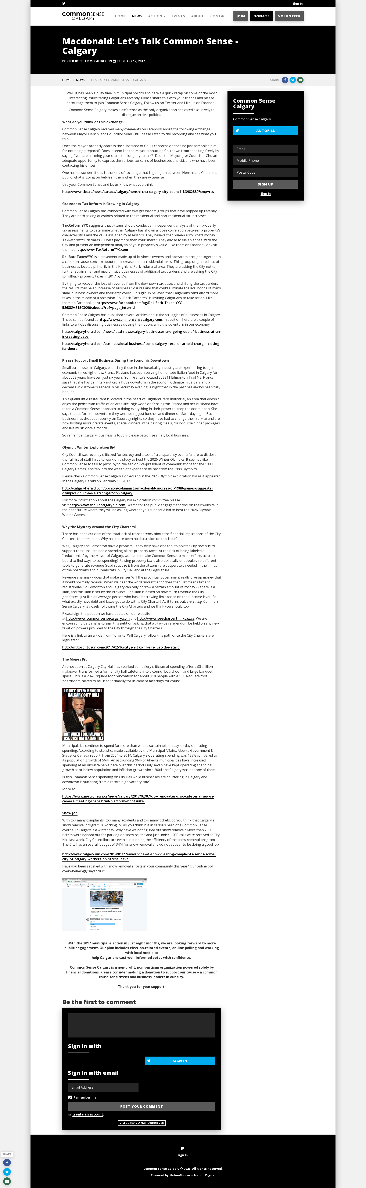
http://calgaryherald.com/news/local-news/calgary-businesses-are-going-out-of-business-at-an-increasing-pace (141, 334)
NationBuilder (179, 1175)
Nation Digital (204, 1175)
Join (241, 16)
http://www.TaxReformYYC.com (102, 249)
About (197, 16)
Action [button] (156, 16)
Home (120, 16)
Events (178, 16)
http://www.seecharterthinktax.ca (165, 618)
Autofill (265, 130)
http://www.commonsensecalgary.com (130, 319)
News (137, 16)
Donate (262, 16)
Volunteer (289, 16)
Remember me (84, 1097)
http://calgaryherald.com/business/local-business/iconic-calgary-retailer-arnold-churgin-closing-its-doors (141, 346)
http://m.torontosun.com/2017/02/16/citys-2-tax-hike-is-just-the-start (121, 647)
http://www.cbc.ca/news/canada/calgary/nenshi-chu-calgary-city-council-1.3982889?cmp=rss (138, 191)
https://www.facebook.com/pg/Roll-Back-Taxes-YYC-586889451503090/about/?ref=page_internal (122, 305)
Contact (219, 16)
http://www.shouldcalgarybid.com (97, 505)
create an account (87, 1114)
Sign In (298, 3)
